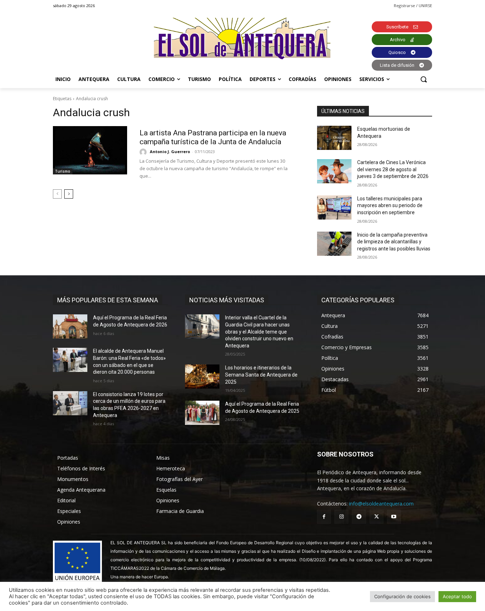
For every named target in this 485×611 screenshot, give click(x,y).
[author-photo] (144, 152)
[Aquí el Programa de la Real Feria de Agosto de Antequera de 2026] (70, 326)
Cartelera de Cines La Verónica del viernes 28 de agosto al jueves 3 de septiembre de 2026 (393, 169)
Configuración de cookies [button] (402, 596)
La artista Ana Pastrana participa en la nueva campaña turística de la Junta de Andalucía (213, 137)
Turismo (62, 171)
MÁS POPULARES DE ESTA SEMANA (107, 300)
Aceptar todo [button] (457, 596)
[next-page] (68, 194)
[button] (423, 79)
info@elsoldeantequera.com (381, 503)
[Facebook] (324, 517)
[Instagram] (341, 517)
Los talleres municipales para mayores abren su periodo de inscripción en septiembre (390, 205)
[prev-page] (57, 194)
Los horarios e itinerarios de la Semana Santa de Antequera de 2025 (261, 374)
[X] (376, 517)
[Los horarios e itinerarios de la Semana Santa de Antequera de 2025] (202, 376)
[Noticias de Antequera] (242, 38)
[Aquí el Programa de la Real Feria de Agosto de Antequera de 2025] (202, 413)
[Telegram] (359, 517)
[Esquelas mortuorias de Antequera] (334, 138)
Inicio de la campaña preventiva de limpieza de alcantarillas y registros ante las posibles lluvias (393, 242)
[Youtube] (394, 517)
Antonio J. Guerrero (170, 151)
